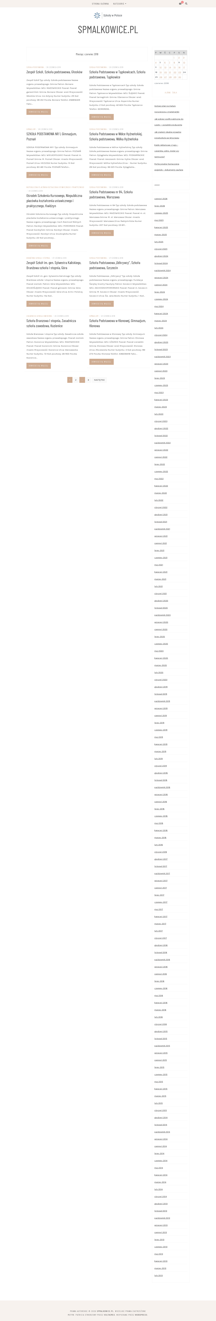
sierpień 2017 (160, 888)
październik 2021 (162, 529)
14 (170, 67)
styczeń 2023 (160, 421)
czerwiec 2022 (161, 471)
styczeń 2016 (160, 1024)
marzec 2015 (160, 1096)
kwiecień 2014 (161, 1175)
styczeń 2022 (160, 507)
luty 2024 (158, 328)
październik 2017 (162, 873)
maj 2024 (159, 306)
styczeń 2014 (160, 1196)
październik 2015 (162, 1046)
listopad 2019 (160, 694)
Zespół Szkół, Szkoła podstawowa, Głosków (54, 71)
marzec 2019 (160, 751)
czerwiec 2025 (161, 213)
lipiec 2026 (159, 206)
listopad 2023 (161, 349)
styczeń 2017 (160, 938)
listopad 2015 (160, 1039)
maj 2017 (158, 909)
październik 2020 (162, 615)
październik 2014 (162, 1132)
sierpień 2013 (160, 1232)
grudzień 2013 (161, 1204)
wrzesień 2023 (161, 364)
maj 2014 (158, 1168)
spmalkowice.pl (108, 29)
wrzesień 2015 (161, 1053)
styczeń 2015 (160, 1110)
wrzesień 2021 (161, 536)
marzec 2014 (160, 1182)
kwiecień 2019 (161, 744)
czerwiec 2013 (161, 1247)
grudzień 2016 (161, 945)
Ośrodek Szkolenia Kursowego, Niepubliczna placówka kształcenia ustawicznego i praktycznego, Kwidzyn (54, 200)
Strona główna (100, 3)
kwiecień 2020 (161, 658)
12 (161, 67)
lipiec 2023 (159, 378)
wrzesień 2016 (161, 967)
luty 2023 (158, 414)
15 (175, 67)
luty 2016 (158, 1017)
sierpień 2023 (161, 371)
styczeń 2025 (160, 249)
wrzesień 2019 (161, 708)
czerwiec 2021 (161, 558)
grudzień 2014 (161, 1117)
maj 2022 (159, 479)
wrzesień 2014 (161, 1139)
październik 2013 (162, 1218)
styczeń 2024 (160, 335)
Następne (99, 380)
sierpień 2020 (161, 629)
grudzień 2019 (161, 687)
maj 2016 (158, 995)
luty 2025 (158, 242)
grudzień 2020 (161, 601)
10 (184, 62)
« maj (168, 92)
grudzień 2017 (161, 859)
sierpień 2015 (160, 1060)
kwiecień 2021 (161, 572)
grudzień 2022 (161, 428)
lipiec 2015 (159, 1067)
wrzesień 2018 (161, 794)
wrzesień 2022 (161, 450)
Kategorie (118, 3)
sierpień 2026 (161, 199)
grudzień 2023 (161, 342)
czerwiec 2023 (161, 385)
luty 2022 (158, 500)
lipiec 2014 (159, 1153)
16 (179, 67)
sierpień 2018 (160, 802)
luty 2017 (158, 931)
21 (170, 72)
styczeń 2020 (160, 680)
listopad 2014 (160, 1125)
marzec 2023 (160, 407)
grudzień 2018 (161, 773)
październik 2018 (162, 787)
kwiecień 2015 (161, 1089)
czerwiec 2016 (161, 988)
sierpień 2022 (161, 457)
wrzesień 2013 (161, 1225)
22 (175, 72)
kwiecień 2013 (161, 1261)
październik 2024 (162, 270)
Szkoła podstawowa (35, 67)
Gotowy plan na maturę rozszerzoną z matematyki (166, 109)
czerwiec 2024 (161, 299)
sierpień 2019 (160, 715)
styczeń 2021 (160, 593)
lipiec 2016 (159, 981)
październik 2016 (162, 960)
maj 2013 (158, 1254)
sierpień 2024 (161, 285)
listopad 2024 (161, 263)
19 (161, 72)
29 (175, 77)
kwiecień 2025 (161, 227)
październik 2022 (162, 443)
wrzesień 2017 (161, 881)
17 (184, 67)
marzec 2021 (160, 579)
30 (179, 77)
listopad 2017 (160, 866)
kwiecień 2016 (161, 1003)
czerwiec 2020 (161, 644)
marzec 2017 (160, 924)
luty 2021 (158, 586)
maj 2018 (158, 823)
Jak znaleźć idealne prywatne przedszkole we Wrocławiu (167, 135)
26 (161, 77)
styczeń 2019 (160, 766)
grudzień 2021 (161, 514)
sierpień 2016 (160, 974)
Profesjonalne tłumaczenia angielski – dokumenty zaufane (168, 167)
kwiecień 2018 (161, 830)
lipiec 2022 (159, 464)
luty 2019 (158, 759)
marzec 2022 (160, 493)
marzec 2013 (160, 1268)
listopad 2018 (160, 780)
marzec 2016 (160, 1010)
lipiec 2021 (159, 550)
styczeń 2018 (160, 852)
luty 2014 (158, 1189)
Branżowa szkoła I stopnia (38, 258)
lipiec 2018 (159, 809)
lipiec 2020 (159, 637)
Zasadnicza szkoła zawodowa (39, 316)
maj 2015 (158, 1082)
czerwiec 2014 (161, 1161)
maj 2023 (159, 392)
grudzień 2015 (161, 1031)
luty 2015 (158, 1103)
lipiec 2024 (159, 292)
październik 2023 (162, 357)
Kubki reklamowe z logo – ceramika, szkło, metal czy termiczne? (166, 151)
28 (170, 77)
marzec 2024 (160, 321)
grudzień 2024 (161, 256)
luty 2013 (158, 1275)
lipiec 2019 (159, 723)
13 (165, 67)
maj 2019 (158, 737)
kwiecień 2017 (161, 916)
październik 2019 (162, 701)
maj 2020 (159, 651)
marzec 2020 (160, 665)
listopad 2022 (161, 436)
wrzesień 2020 (161, 622)
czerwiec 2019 (161, 730)
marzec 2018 (160, 838)
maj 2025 (159, 220)
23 (179, 72)
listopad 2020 (161, 608)
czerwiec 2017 (161, 902)
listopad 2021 (160, 522)
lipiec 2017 (159, 895)
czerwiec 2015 (161, 1074)
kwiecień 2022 (161, 486)
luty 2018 (158, 845)
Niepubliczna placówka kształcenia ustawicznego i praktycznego (55, 187)
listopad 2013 (160, 1211)
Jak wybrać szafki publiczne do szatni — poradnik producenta (168, 122)
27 (165, 77)
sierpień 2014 (160, 1146)
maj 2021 (158, 565)
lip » (174, 92)
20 (165, 72)
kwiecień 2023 (161, 400)
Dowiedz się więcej (38, 112)
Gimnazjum (31, 129)
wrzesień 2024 (161, 278)
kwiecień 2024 (161, 313)
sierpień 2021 (160, 543)
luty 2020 (158, 672)
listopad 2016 (160, 952)
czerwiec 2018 (161, 816)
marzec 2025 (160, 235)
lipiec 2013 (159, 1240)
